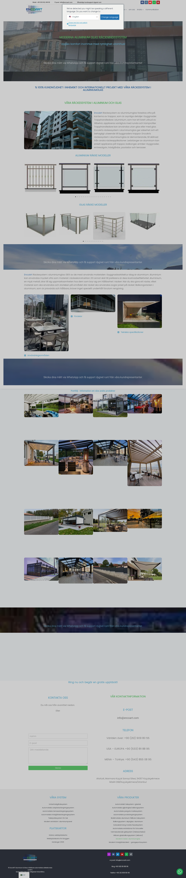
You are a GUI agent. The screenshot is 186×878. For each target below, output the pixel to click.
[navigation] (24, 875)
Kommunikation (152, 9)
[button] (26, 179)
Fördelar (78, 316)
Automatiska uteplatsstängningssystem (58, 808)
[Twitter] (117, 854)
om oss (132, 9)
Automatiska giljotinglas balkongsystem (128, 808)
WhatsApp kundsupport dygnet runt (89, 2)
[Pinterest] (158, 2)
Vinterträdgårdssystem (58, 804)
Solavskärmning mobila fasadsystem (128, 825)
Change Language (109, 17)
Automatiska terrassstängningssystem (58, 811)
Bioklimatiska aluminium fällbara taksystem (128, 818)
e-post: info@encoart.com (120, 860)
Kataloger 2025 (58, 842)
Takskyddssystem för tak (58, 818)
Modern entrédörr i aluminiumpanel (58, 821)
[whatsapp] (126, 854)
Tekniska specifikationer (132, 332)
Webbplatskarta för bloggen (58, 838)
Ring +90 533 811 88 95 (120, 866)
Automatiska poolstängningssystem (128, 814)
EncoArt (98, 112)
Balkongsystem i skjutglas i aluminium (128, 821)
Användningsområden (38, 355)
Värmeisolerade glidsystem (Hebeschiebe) (128, 832)
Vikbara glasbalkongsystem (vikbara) (128, 835)
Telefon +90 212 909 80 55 (120, 873)
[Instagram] (146, 2)
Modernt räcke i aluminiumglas (128, 839)
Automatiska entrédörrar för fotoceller (128, 828)
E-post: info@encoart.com (63, 2)
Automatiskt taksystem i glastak (128, 804)
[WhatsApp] (154, 2)
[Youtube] (150, 2)
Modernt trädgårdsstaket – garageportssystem (128, 842)
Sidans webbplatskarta (58, 835)
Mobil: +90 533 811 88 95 (41, 2)
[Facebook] (142, 2)
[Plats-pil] (131, 854)
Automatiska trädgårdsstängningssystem (58, 814)
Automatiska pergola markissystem (128, 811)
